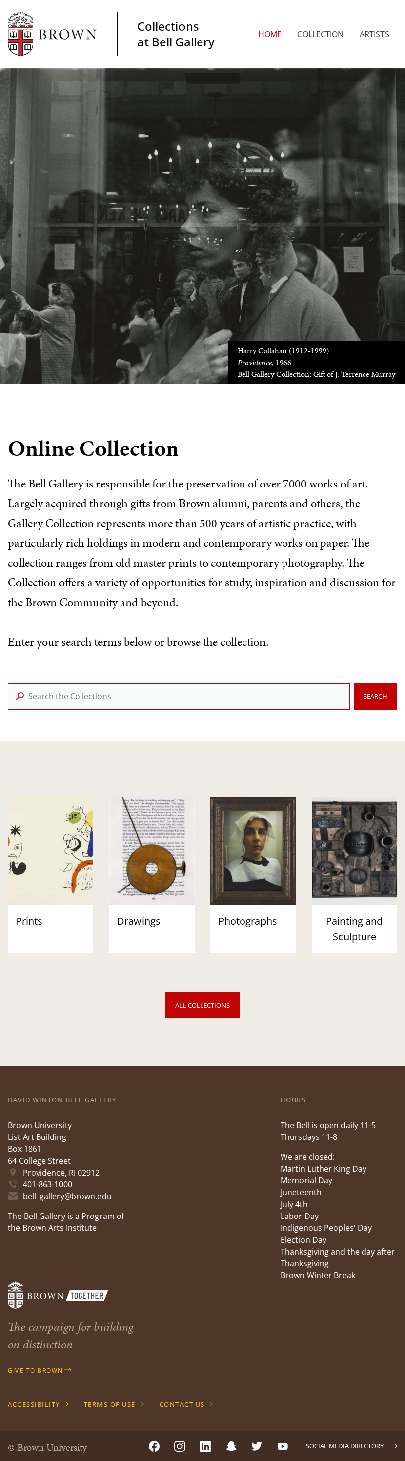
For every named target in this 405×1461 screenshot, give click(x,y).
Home (270, 34)
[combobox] (179, 696)
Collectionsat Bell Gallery (175, 34)
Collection (320, 34)
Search (375, 696)
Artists (374, 34)
